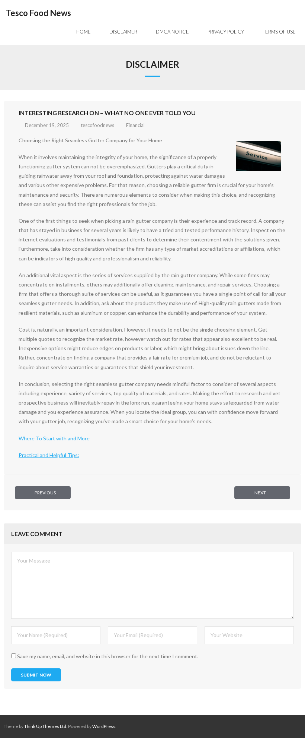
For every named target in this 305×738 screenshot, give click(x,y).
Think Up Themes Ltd (45, 726)
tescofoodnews (97, 125)
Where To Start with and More (54, 438)
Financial (135, 125)
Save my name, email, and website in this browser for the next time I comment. (107, 656)
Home (83, 32)
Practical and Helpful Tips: (49, 455)
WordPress (103, 726)
